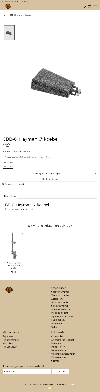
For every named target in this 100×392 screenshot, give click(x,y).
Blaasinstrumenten (60, 302)
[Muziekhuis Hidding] (8, 6)
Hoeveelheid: (8, 162)
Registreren (8, 336)
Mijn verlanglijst (10, 347)
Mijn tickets (8, 343)
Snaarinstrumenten (60, 292)
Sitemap (55, 361)
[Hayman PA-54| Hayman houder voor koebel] (13, 245)
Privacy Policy (58, 347)
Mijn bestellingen (11, 340)
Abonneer (60, 371)
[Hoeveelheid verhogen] (10, 166)
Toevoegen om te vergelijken (16, 184)
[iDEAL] (49, 388)
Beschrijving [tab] (10, 196)
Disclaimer (56, 343)
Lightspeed (70, 384)
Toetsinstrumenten (60, 295)
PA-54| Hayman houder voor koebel (13, 265)
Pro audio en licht (59, 313)
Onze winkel (57, 336)
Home (5, 15)
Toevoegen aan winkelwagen (47, 173)
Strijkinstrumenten (59, 306)
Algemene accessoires (62, 316)
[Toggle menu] (94, 6)
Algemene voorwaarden (62, 340)
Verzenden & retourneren (63, 354)
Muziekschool (58, 320)
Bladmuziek (57, 323)
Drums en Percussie (60, 309)
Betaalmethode (58, 350)
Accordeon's (57, 299)
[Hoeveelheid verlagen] (5, 166)
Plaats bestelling (50, 179)
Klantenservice (58, 357)
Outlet (54, 327)
